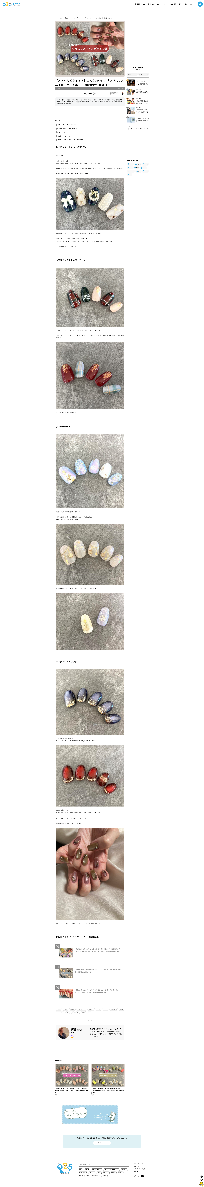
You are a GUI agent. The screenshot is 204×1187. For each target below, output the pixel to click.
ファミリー (132, 171)
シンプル (105, 1009)
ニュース (192, 4)
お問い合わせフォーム (102, 1143)
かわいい (72, 1009)
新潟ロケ (124, 1169)
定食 (99, 1173)
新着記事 (137, 4)
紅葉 (89, 1012)
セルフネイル (114, 1009)
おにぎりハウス (96, 1176)
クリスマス (91, 1009)
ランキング (146, 4)
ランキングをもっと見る (138, 128)
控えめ (83, 1012)
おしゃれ (58, 1009)
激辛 (105, 1176)
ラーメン (146, 164)
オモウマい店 (83, 1173)
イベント (164, 4)
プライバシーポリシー (140, 1169)
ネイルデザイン (60, 1012)
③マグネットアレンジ (63, 136)
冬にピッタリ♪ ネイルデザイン (66, 125)
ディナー (144, 167)
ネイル (121, 1009)
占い (186, 4)
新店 (88, 1176)
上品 (68, 1012)
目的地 (180, 4)
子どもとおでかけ (97, 1169)
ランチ (131, 167)
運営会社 (136, 1166)
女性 (78, 1012)
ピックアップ (155, 4)
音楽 (130, 174)
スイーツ (139, 164)
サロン (98, 1009)
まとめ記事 (173, 4)
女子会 (113, 1173)
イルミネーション (81, 1009)
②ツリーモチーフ (62, 132)
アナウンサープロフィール (111, 1169)
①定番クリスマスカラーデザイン (67, 128)
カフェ (137, 167)
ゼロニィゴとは (138, 1163)
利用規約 (136, 1171)
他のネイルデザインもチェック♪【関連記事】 (70, 140)
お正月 (65, 1009)
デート (139, 171)
